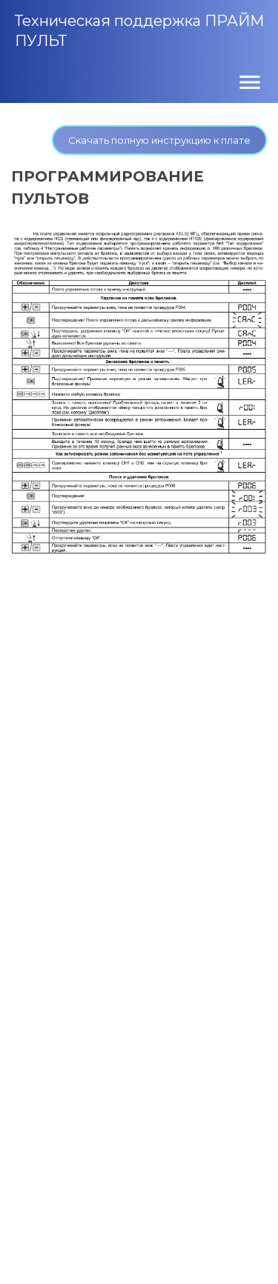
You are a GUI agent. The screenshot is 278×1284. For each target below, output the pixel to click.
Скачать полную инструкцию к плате (159, 140)
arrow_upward (245, 1251)
